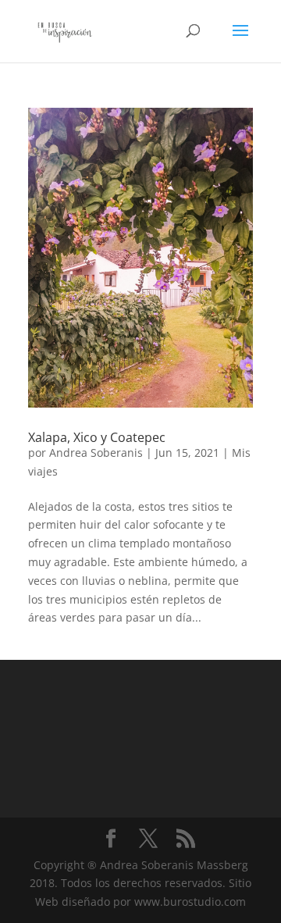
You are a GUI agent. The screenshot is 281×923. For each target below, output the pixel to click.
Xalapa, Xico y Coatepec (96, 437)
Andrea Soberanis (96, 452)
